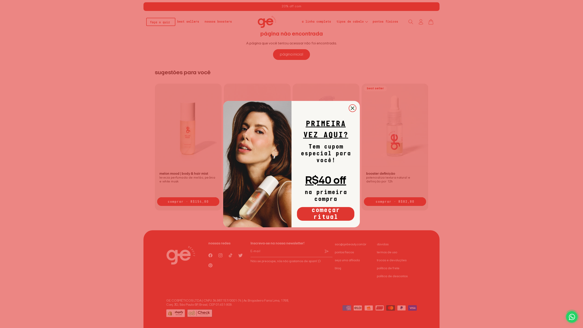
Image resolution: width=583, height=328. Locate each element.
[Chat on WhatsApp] (572, 317)
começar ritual (325, 214)
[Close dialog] (352, 108)
